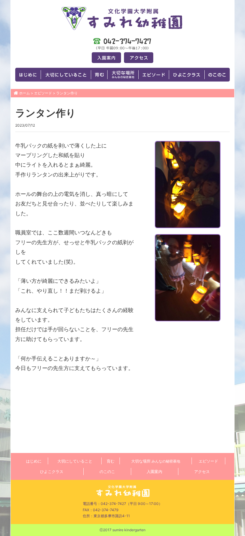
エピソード (43, 93)
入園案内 (154, 471)
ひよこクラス (51, 471)
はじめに (34, 461)
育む (110, 461)
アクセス (202, 471)
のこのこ (107, 471)
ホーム (24, 93)
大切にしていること (74, 461)
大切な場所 (155, 461)
